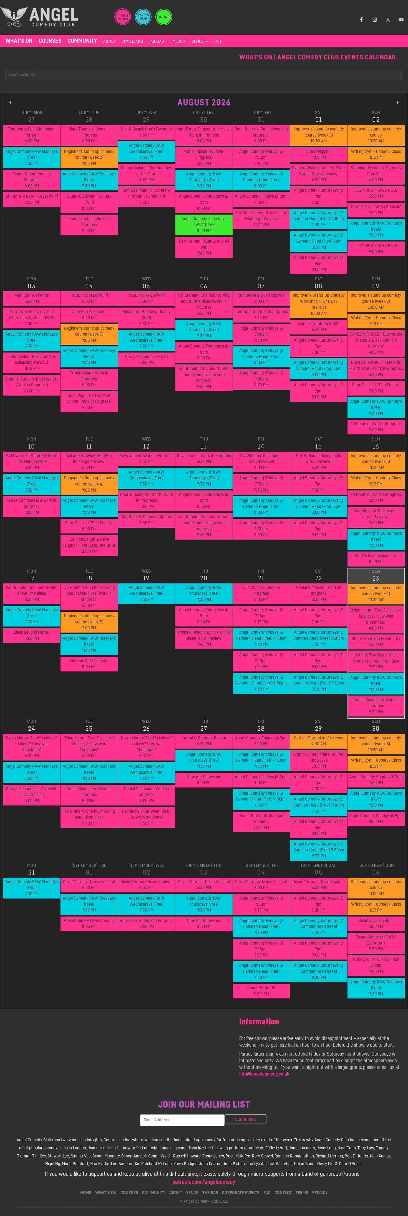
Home (85, 1192)
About (109, 41)
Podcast (157, 41)
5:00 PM (204, 135)
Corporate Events (241, 1192)
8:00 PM (31, 180)
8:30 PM (318, 241)
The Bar (210, 1192)
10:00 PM (31, 385)
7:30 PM (32, 157)
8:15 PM (31, 362)
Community (82, 41)
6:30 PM (32, 135)
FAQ (217, 41)
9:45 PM (204, 247)
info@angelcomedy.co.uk (264, 1074)
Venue (198, 41)
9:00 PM (261, 199)
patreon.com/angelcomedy (203, 1182)
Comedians (132, 41)
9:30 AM (319, 741)
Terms (302, 1192)
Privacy (320, 1192)
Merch (178, 41)
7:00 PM (89, 157)
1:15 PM (376, 154)
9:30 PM (32, 199)
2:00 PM (318, 760)
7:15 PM (261, 157)
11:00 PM (261, 219)
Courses (50, 41)
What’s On (18, 41)
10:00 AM (319, 304)
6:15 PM (261, 314)
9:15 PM (261, 661)
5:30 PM (318, 174)
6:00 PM (261, 135)
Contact (283, 1192)
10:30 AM (319, 135)
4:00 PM (318, 154)
